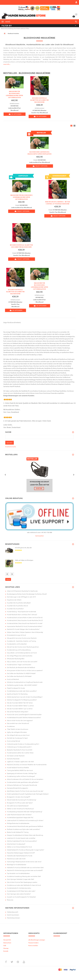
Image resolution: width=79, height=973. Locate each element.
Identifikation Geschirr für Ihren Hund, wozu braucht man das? (25, 791)
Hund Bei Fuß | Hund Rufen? (15, 609)
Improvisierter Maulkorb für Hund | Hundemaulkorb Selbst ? (24, 626)
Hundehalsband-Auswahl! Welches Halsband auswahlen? (24, 717)
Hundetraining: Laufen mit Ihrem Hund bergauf (21, 776)
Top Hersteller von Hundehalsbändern (18, 873)
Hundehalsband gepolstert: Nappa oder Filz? (20, 817)
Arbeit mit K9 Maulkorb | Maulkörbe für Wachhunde (22, 591)
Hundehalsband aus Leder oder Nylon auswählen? (22, 691)
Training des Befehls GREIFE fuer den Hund (20, 770)
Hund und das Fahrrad (13, 741)
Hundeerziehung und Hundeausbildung (19, 650)
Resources (10, 900)
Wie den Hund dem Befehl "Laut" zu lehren (20, 709)
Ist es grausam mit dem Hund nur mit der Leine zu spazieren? (25, 670)
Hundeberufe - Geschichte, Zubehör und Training (21, 641)
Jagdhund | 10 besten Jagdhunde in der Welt (20, 761)
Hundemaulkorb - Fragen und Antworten (19, 664)
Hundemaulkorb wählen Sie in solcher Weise (20, 753)
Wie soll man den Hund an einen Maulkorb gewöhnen (23, 647)
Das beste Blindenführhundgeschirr (17, 788)
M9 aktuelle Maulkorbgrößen (15, 659)
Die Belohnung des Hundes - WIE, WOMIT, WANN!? (22, 685)
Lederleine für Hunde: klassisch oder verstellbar (21, 838)
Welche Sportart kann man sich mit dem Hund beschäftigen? (24, 697)
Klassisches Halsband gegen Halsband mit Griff (21, 853)
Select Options (41, 166)
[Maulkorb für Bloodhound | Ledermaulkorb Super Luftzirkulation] (14, 82)
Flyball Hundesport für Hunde (16, 688)
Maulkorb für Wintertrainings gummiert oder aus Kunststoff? (25, 870)
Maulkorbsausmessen (13, 918)
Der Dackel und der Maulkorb (15, 756)
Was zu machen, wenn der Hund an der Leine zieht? (22, 661)
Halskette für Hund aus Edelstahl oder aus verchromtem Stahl (25, 867)
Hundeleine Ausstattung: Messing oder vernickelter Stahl (24, 876)
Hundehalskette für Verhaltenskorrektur (19, 888)
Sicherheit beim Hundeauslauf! (16, 844)
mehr (8, 579)
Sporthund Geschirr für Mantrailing (17, 694)
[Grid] (71, 125)
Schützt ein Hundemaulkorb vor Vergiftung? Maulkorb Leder (25, 682)
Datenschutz (7, 943)
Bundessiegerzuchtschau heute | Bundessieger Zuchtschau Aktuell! (27, 594)
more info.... (6, 64)
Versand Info (7, 940)
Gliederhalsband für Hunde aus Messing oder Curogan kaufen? (25, 850)
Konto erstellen (33, 945)
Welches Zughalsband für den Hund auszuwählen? (22, 841)
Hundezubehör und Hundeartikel (17, 644)
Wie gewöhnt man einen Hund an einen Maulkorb (22, 638)
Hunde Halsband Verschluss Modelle (18, 767)
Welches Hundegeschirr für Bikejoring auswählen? (22, 700)
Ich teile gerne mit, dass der (23, 547)
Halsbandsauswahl (12, 912)
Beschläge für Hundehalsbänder (16, 864)
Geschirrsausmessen (13, 915)
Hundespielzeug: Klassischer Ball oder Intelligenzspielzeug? (24, 812)
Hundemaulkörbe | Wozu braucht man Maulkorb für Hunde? (24, 623)
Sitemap (5, 948)
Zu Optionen (16, 114)
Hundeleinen (11, 726)
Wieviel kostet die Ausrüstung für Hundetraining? (21, 800)
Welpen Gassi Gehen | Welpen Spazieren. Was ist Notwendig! (25, 632)
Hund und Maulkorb (13, 679)
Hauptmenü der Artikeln (14, 600)
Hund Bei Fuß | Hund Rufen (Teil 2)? (17, 606)
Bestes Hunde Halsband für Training (17, 832)
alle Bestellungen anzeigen (36, 940)
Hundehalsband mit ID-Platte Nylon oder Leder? (21, 891)
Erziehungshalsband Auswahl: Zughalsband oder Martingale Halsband (27, 794)
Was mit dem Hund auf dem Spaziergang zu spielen (22, 882)
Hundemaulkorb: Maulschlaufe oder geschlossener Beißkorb (25, 826)
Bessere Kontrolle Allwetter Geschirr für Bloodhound (39, 100)
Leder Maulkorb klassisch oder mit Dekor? (19, 814)
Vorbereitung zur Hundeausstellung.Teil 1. (19, 747)
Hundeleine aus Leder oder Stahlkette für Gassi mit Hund (24, 885)
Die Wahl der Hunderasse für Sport (17, 738)
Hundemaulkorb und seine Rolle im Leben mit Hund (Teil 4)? (25, 617)
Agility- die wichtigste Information (17, 732)
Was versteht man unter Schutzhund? (18, 723)
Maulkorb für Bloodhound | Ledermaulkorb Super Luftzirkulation (21, 197)
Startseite (4, 33)
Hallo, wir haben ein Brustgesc (24, 560)
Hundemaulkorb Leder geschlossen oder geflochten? (23, 782)
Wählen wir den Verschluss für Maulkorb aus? (20, 809)
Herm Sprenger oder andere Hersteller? (19, 894)
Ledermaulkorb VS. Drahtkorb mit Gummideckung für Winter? (25, 820)
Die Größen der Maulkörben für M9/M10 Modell (21, 673)
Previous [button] (5, 474)
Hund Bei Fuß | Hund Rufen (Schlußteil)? (19, 603)
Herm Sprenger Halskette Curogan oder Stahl (20, 879)
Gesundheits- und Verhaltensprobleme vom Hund (22, 653)
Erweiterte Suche (10, 446)
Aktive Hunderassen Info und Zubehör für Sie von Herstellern (25, 779)
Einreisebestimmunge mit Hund (16, 635)
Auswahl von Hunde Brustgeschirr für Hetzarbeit (21, 897)
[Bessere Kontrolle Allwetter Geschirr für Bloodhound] (39, 85)
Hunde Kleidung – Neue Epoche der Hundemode (21, 611)
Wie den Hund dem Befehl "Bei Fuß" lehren (20, 703)
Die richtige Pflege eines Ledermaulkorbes (19, 656)
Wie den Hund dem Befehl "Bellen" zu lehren (20, 706)
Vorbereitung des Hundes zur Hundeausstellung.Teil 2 (23, 744)
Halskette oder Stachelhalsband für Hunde (19, 856)
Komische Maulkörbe (13, 759)
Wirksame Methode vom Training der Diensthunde (22, 785)
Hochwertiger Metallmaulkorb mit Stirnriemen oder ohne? (24, 862)
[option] (14, 97)
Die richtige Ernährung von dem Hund (18, 735)
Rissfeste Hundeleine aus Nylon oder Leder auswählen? (23, 829)
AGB (4, 945)
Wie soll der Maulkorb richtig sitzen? (17, 712)
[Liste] (74, 125)
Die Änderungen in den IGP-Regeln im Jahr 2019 (21, 597)
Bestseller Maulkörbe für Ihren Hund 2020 (19, 750)
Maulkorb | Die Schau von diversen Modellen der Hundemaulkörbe (27, 764)
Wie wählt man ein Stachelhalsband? (18, 806)
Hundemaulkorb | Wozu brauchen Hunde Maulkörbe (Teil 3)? (25, 620)
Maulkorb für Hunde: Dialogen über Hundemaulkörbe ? (23, 629)
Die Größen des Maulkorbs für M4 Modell (19, 676)
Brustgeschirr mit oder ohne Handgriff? (18, 797)
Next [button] (74, 474)
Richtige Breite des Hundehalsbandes (18, 823)
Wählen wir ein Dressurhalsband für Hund (19, 847)
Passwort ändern (33, 943)
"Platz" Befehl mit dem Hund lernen (17, 729)
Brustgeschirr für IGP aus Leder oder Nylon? (20, 803)
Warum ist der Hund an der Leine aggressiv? (20, 720)
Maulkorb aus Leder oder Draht (16, 859)
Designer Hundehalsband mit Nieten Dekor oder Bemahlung (25, 835)
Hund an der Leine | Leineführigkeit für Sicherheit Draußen (24, 714)
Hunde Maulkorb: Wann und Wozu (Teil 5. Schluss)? (22, 614)
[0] (73, 17)
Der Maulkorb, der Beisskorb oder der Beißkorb (21, 667)
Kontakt (5, 951)
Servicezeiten (39, 536)
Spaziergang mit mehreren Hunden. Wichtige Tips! (22, 773)
